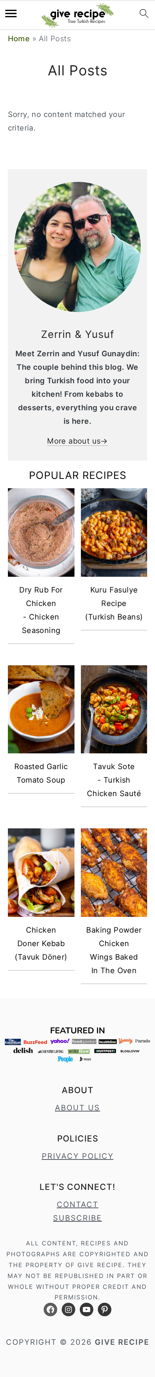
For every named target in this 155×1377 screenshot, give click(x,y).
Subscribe (77, 1218)
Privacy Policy (78, 1156)
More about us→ (77, 441)
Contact (78, 1204)
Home (19, 38)
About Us (77, 1107)
